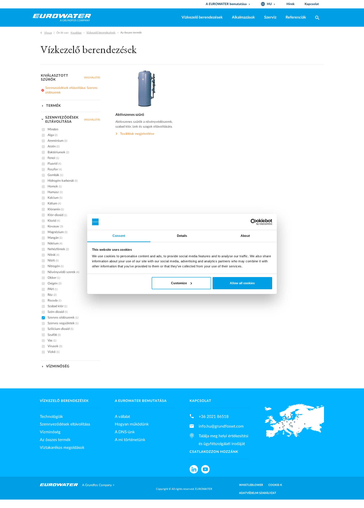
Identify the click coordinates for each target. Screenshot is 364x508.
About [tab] (245, 235)
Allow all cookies (242, 283)
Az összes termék (55, 440)
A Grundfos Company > (98, 485)
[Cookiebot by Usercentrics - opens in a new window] (253, 222)
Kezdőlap (76, 33)
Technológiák (51, 417)
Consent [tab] (118, 235)
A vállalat (122, 417)
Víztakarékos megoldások (62, 447)
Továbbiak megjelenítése (137, 133)
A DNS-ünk (125, 432)
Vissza (48, 33)
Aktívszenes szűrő (129, 114)
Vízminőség (50, 432)
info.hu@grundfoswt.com (221, 426)
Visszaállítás (92, 77)
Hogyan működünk (132, 424)
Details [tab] (182, 235)
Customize (179, 283)
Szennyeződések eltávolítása (65, 424)
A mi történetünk (130, 440)
